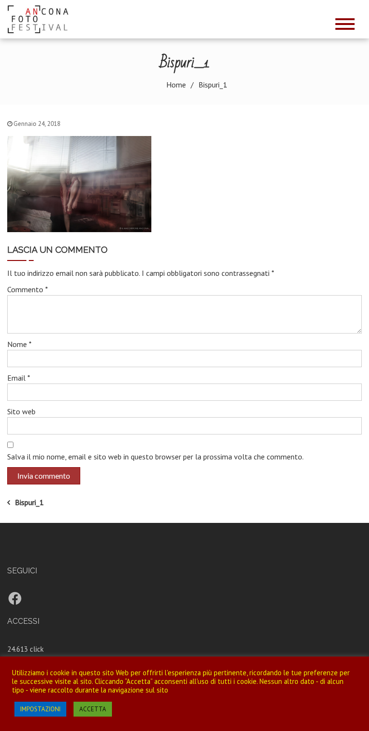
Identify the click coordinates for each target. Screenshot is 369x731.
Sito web (21, 411)
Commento (27, 289)
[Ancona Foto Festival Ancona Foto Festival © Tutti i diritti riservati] (41, 18)
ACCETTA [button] (92, 709)
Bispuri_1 (29, 502)
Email (18, 378)
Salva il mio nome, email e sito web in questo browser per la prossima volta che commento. (155, 456)
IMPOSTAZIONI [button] (40, 709)
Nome (19, 344)
